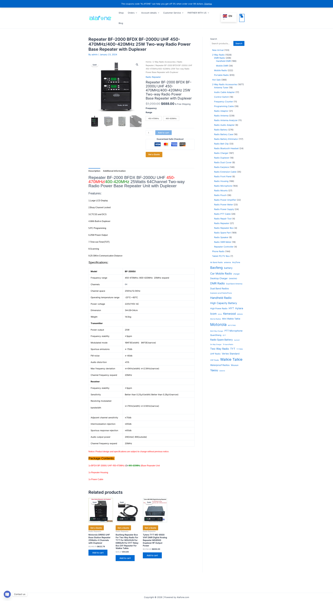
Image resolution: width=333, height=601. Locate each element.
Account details (149, 12)
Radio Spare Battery (221, 339)
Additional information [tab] (114, 171)
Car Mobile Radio (221, 273)
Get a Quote (154, 154)
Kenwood (229, 313)
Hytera (239, 308)
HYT (231, 308)
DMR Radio (217, 283)
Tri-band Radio (228, 344)
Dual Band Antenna (234, 284)
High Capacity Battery (223, 303)
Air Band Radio (216, 262)
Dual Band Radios (219, 288)
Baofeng (216, 268)
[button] (136, 13)
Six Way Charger (216, 344)
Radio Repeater (153, 77)
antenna (227, 262)
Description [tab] (94, 171)
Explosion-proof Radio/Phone (221, 293)
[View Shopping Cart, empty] (242, 18)
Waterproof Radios (220, 365)
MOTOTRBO (232, 325)
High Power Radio (218, 308)
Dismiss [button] (208, 3)
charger (236, 274)
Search (213, 39)
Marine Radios (215, 319)
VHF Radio (214, 360)
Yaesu (214, 370)
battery (228, 267)
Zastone (222, 371)
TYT (232, 348)
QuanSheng (215, 335)
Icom (213, 313)
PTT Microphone (233, 330)
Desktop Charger (219, 278)
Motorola (218, 324)
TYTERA (239, 349)
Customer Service (172, 12)
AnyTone (236, 262)
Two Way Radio (219, 348)
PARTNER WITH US (197, 12)
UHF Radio (215, 354)
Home (148, 62)
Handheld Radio (221, 297)
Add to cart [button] (98, 552)
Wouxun (234, 365)
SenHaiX (237, 340)
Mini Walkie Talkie (231, 318)
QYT (224, 335)
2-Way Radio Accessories (164, 62)
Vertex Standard (230, 353)
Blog (121, 23)
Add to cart (163, 132)
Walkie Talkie (231, 359)
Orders (131, 12)
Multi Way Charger (216, 331)
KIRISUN (240, 314)
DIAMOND (233, 278)
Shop (121, 12)
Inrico (220, 314)
